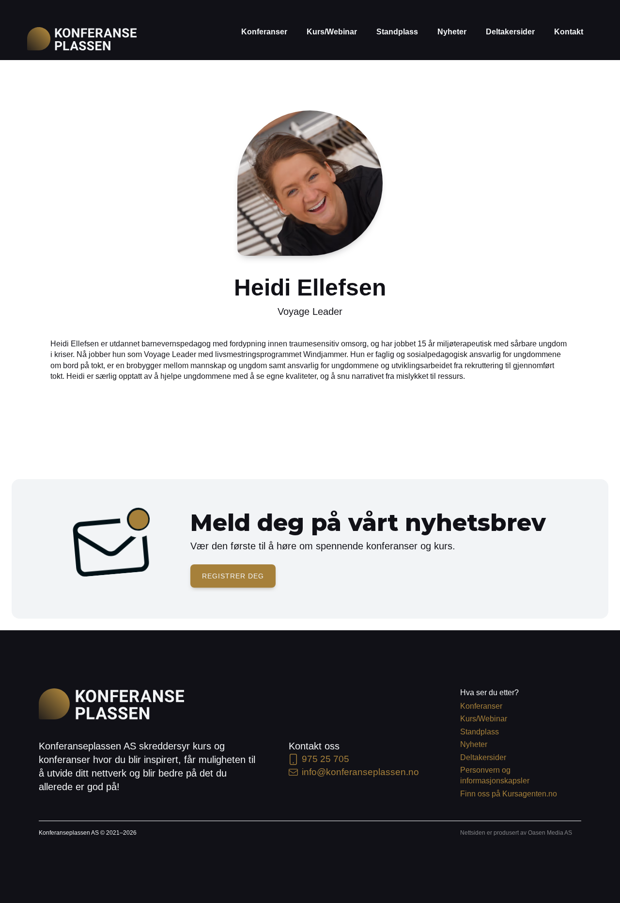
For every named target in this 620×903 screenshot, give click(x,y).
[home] (82, 38)
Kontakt (568, 32)
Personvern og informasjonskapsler (494, 775)
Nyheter (451, 32)
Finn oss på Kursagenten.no (508, 794)
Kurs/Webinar (332, 32)
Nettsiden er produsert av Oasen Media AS (516, 832)
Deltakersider (510, 32)
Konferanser (264, 32)
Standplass (397, 32)
